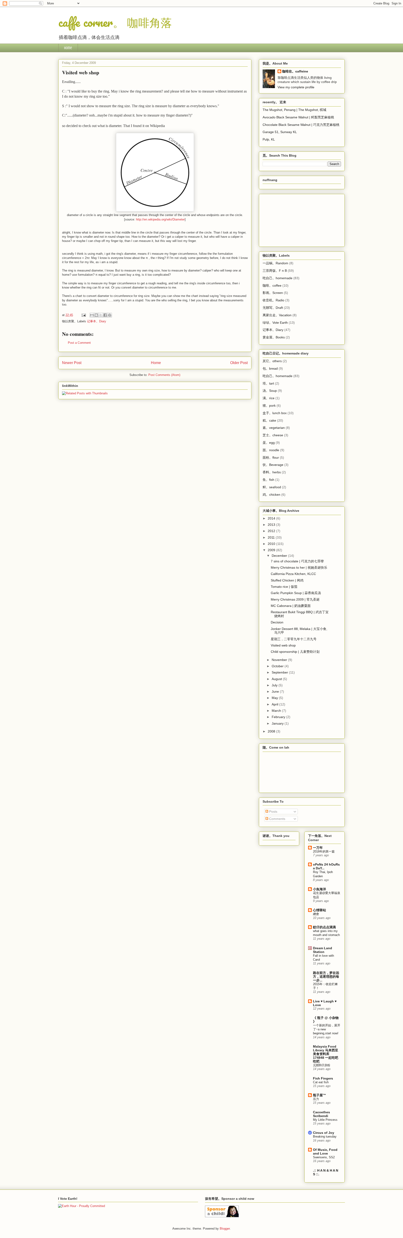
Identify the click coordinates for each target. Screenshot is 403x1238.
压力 (316, 1099)
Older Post (239, 363)
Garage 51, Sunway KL (280, 132)
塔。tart (268, 383)
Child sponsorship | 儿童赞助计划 (295, 651)
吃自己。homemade (277, 278)
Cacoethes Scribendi (321, 1114)
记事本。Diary (96, 321)
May (275, 698)
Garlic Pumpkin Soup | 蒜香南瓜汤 (296, 593)
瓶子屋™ (319, 1095)
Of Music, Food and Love (325, 1151)
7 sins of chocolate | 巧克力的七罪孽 (297, 561)
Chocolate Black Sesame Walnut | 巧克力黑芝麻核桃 (301, 125)
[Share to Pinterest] (109, 315)
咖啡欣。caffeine (295, 71)
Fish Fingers (323, 1078)
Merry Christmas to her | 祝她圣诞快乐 (299, 567)
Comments (276, 819)
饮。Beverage (273, 465)
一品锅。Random (275, 263)
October (278, 666)
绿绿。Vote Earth (275, 322)
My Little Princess (325, 1119)
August (277, 679)
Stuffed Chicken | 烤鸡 (287, 580)
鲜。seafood (272, 487)
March (277, 710)
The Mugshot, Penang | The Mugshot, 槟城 (294, 110)
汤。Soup (270, 390)
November (280, 660)
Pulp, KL (269, 139)
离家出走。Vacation (277, 315)
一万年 (318, 847)
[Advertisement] (286, 219)
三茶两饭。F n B (275, 270)
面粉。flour (271, 457)
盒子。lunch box (275, 413)
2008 (272, 731)
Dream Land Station (322, 950)
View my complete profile (296, 87)
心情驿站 (319, 910)
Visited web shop (283, 645)
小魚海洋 (319, 889)
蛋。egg (269, 442)
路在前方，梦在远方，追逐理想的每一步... (326, 976)
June (276, 691)
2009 (272, 550)
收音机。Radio (273, 300)
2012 (272, 531)
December (280, 555)
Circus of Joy (323, 1133)
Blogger (225, 1228)
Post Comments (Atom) (164, 375)
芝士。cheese (273, 435)
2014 (272, 518)
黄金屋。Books (274, 337)
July (275, 685)
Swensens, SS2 (324, 1157)
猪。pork (269, 405)
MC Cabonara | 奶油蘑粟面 (291, 606)
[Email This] (92, 315)
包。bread (270, 368)
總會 (316, 914)
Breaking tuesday (325, 1136)
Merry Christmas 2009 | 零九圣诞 (295, 599)
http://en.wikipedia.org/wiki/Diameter (160, 219)
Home (68, 48)
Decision (277, 622)
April (275, 704)
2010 (272, 544)
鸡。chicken (271, 494)
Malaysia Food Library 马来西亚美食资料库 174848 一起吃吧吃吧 (325, 1054)
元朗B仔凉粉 (321, 1065)
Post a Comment (79, 342)
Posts (272, 811)
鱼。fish (268, 479)
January (278, 723)
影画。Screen (273, 293)
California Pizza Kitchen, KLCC (293, 574)
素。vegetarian (274, 428)
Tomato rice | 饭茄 (284, 586)
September (280, 672)
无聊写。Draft (273, 308)
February (279, 717)
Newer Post (71, 363)
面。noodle (271, 450)
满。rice (268, 398)
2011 (272, 537)
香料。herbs (272, 472)
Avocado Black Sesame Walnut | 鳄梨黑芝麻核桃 (298, 117)
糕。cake (269, 420)
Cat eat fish (321, 1082)
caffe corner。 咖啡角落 (115, 22)
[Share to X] (100, 315)
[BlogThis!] (96, 315)
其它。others (272, 361)
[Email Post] (83, 315)
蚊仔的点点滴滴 (324, 927)
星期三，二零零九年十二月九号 (293, 639)
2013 (272, 524)
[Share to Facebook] (105, 315)
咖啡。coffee (272, 285)
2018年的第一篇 (324, 851)
